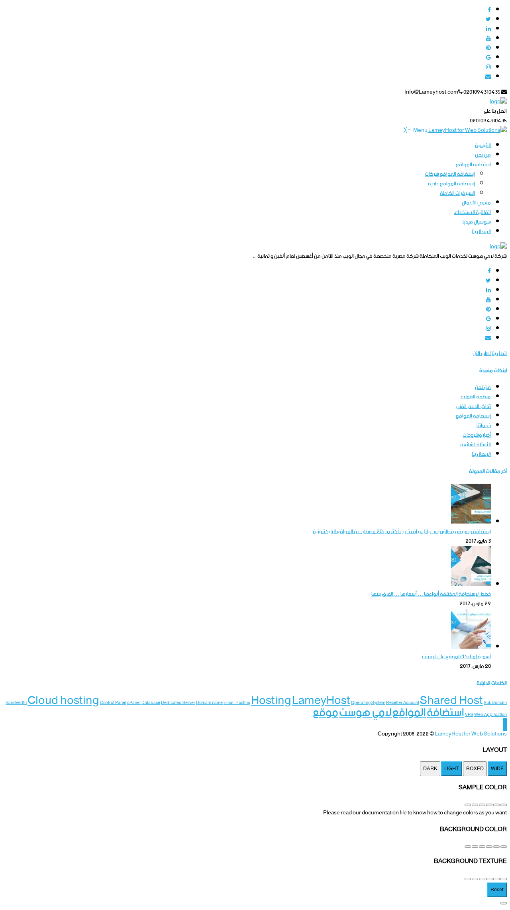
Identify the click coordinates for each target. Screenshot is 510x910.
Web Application (490, 715)
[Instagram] (488, 67)
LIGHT (451, 769)
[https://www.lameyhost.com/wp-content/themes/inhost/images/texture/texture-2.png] (496, 879)
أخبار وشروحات (477, 435)
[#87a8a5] (503, 846)
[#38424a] (496, 846)
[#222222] (468, 846)
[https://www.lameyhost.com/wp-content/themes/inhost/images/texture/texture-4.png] (482, 879)
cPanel (134, 703)
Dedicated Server (178, 703)
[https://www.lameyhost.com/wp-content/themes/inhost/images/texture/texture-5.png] (475, 879)
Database (150, 703)
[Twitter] (488, 19)
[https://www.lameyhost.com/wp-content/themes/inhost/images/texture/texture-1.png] (503, 879)
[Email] (488, 77)
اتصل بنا (499, 353)
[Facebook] (489, 10)
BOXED (475, 769)
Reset (497, 890)
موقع (325, 712)
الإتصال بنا (481, 454)
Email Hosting (237, 703)
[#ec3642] (496, 805)
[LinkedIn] (488, 29)
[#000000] (475, 846)
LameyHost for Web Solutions (471, 734)
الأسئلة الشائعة (475, 444)
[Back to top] (505, 724)
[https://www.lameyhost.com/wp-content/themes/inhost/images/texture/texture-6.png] (468, 879)
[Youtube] (488, 38)
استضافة (445, 712)
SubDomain (495, 703)
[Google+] (488, 58)
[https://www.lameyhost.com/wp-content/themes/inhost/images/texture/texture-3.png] (489, 879)
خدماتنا (484, 425)
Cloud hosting (63, 700)
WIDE (497, 769)
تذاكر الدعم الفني (473, 406)
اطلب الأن (482, 353)
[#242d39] (482, 846)
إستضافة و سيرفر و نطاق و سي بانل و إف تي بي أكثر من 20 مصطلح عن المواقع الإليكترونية (402, 531)
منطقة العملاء (475, 397)
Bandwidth (16, 703)
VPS (469, 715)
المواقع (409, 712)
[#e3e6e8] (489, 846)
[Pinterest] (488, 48)
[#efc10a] (468, 805)
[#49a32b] (503, 805)
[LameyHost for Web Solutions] (467, 130)
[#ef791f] (482, 805)
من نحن (483, 387)
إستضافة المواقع (473, 416)
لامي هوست (365, 712)
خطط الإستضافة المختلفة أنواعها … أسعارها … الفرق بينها (431, 594)
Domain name (209, 703)
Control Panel (113, 703)
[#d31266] (475, 805)
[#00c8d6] (489, 805)
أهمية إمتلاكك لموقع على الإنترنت (456, 656)
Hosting (271, 700)
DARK (430, 769)
